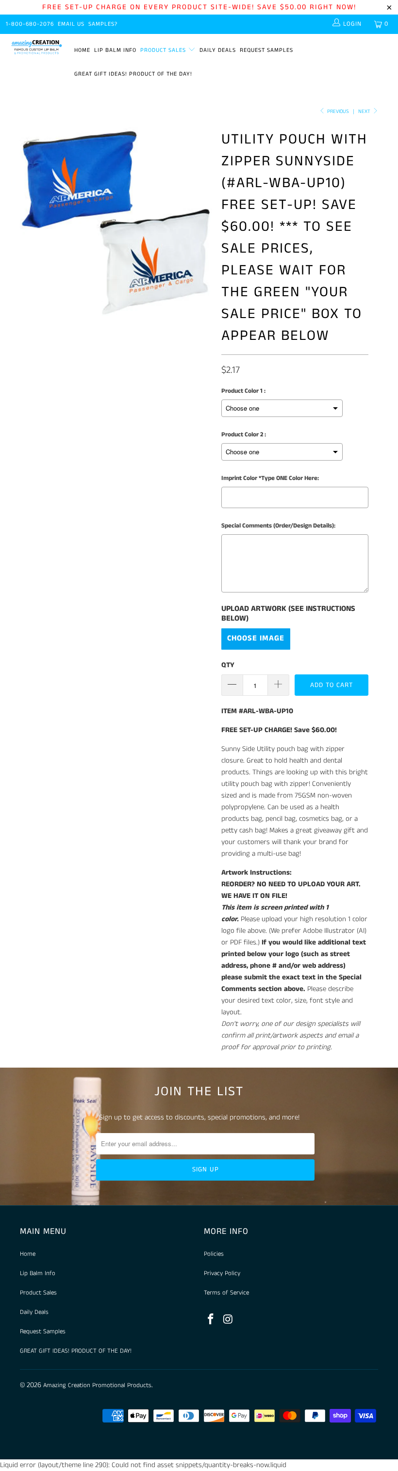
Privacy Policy (222, 1273)
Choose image (255, 638)
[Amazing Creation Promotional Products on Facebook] (211, 1320)
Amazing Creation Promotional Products (97, 1385)
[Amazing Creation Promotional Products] (37, 47)
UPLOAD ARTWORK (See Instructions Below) (288, 614)
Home (82, 50)
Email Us (71, 24)
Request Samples (266, 50)
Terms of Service (226, 1292)
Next (365, 111)
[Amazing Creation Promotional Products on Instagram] (228, 1320)
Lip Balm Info (115, 50)
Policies (214, 1254)
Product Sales (164, 50)
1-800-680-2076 (30, 24)
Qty (227, 665)
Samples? (102, 24)
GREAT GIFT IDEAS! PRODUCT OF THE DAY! (133, 74)
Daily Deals (217, 50)
